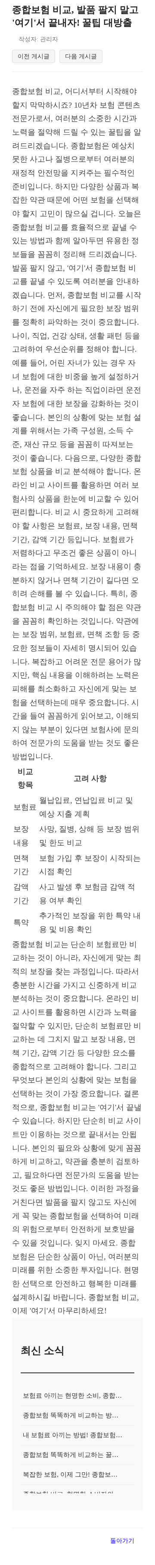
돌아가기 (122, 1540)
